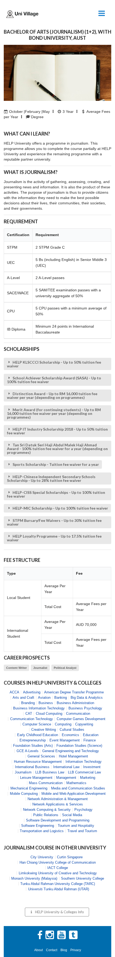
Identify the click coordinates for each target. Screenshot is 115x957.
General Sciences (41, 756)
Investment (92, 767)
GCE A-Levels (28, 751)
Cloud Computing (49, 714)
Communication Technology (31, 719)
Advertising (31, 692)
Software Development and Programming (57, 820)
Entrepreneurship (33, 740)
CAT (28, 714)
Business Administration (75, 703)
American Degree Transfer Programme (74, 692)
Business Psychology (85, 708)
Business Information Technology (39, 708)
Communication (78, 714)
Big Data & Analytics (87, 698)
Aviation (44, 698)
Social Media (72, 815)
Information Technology (84, 762)
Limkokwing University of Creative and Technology (58, 873)
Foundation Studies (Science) (79, 746)
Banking (60, 698)
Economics (70, 735)
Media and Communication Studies (78, 788)
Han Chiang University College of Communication (58, 862)
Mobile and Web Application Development (73, 794)
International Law (66, 767)
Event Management (64, 740)
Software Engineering (37, 826)
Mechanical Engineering (28, 788)
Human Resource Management (38, 762)
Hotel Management (73, 756)
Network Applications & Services (57, 804)
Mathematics (76, 783)
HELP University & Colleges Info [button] (59, 912)
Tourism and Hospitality (76, 826)
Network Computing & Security (47, 810)
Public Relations (45, 815)
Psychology (83, 810)
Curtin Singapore (70, 857)
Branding (28, 703)
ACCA (14, 692)
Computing (63, 724)
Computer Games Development (81, 719)
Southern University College (82, 878)
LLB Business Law (49, 772)
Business (46, 703)
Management (66, 778)
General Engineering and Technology (70, 751)
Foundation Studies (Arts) (33, 746)
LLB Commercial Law (84, 772)
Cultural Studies (72, 730)
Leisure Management (36, 778)
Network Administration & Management (58, 799)
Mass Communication (46, 783)
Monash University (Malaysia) (34, 878)
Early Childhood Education (37, 735)
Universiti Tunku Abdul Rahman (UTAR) (58, 889)
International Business (32, 767)
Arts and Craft (23, 698)
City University (41, 857)
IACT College (57, 868)
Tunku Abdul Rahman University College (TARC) (57, 884)
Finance (89, 740)
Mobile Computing (24, 794)
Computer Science (36, 724)
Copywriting (84, 724)
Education (90, 735)
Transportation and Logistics (42, 831)
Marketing (87, 778)
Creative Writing (43, 730)
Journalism (23, 772)
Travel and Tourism (82, 831)
